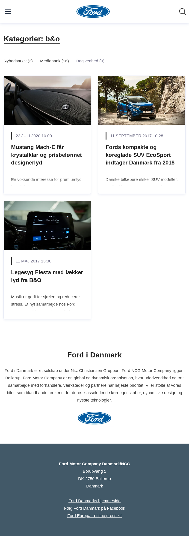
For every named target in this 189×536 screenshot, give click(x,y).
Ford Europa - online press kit (94, 515)
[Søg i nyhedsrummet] (182, 11)
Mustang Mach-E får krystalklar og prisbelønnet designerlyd (46, 155)
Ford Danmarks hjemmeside (94, 501)
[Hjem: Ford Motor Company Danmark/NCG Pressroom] (93, 11)
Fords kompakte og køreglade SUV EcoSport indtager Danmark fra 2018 (140, 155)
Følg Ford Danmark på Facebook (94, 508)
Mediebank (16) (54, 61)
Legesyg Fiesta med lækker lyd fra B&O (47, 276)
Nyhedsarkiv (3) (18, 61)
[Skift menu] (8, 11)
